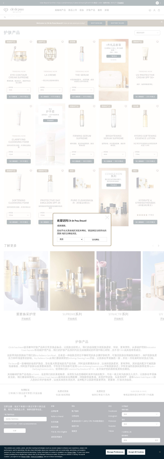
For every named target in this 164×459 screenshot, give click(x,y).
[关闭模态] (107, 216)
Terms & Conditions (37, 456)
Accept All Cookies (136, 452)
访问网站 (95, 240)
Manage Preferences (115, 452)
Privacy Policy (71, 452)
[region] (82, 452)
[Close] (160, 452)
